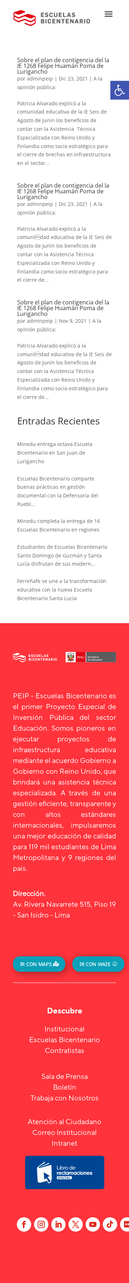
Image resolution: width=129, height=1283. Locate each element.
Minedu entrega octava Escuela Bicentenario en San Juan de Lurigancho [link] (54, 453)
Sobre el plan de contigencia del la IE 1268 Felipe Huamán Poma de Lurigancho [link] (63, 65)
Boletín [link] (64, 1087)
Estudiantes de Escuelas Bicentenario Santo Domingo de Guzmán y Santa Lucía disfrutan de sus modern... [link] (62, 555)
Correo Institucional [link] (64, 1132)
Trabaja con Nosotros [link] (64, 1098)
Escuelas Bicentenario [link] (64, 1039)
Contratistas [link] (64, 1050)
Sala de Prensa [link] (65, 1076)
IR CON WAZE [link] (95, 964)
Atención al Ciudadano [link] (64, 1121)
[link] (119, 90)
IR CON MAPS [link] (36, 964)
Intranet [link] (64, 1143)
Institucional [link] (64, 1029)
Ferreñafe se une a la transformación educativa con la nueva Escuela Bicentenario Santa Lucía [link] (61, 590)
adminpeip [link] (40, 78)
